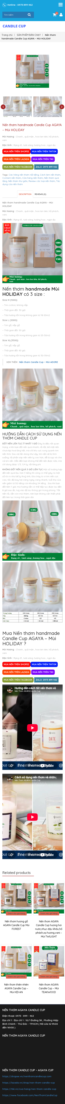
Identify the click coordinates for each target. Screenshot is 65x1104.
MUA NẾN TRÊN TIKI (43, 159)
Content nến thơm (11, 177)
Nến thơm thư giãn (17, 181)
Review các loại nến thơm (42, 181)
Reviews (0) (40, 194)
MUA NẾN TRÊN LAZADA (16, 159)
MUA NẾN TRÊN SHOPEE (16, 151)
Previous (3, 106)
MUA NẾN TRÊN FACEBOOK (18, 166)
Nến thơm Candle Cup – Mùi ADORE (38, 362)
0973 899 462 (25, 4)
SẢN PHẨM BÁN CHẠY (29, 34)
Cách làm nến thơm (50, 174)
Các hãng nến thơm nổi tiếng (24, 174)
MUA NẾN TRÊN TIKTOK (44, 151)
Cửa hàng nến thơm (32, 177)
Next (61, 106)
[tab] (25, 194)
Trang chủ (7, 34)
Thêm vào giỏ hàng (16, 913)
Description (25, 194)
